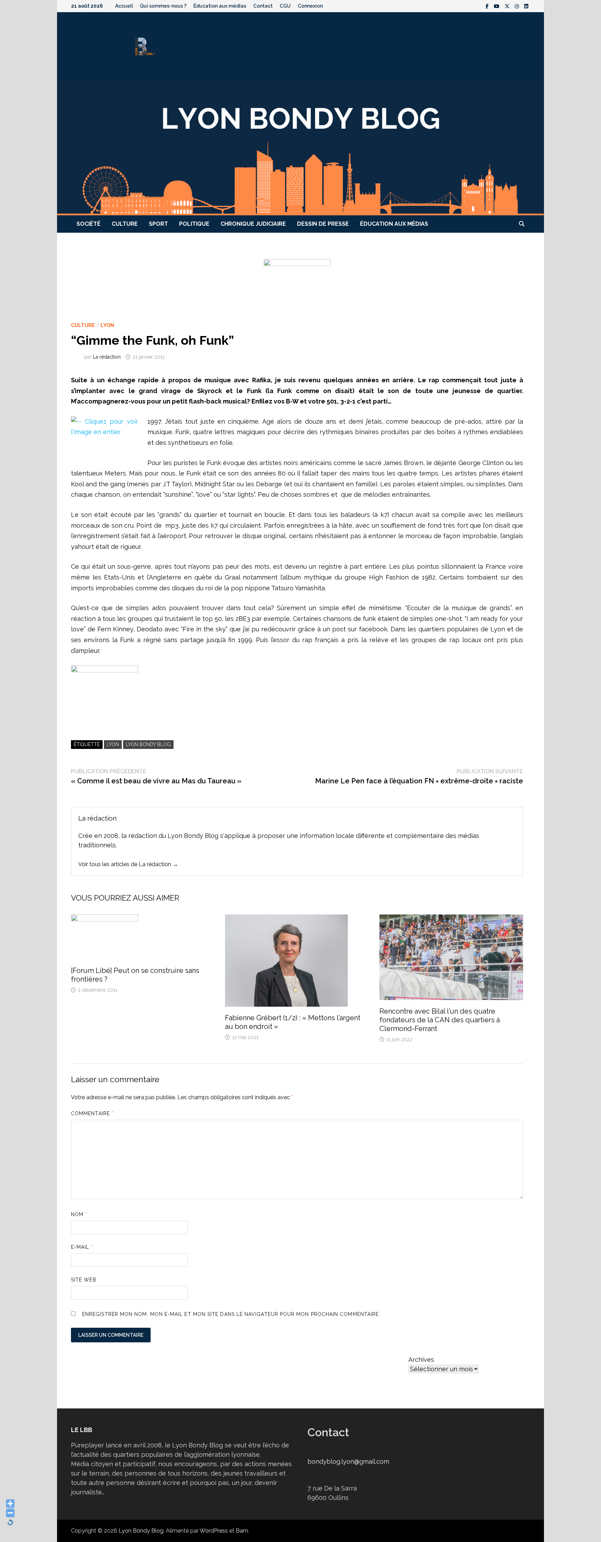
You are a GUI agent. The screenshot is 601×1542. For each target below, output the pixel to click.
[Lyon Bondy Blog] (300, 148)
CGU (285, 6)
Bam (242, 1530)
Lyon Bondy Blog (148, 744)
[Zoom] (104, 690)
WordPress (214, 1530)
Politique (194, 224)
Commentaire (92, 1113)
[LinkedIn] (526, 5)
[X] (508, 5)
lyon (113, 744)
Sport (158, 224)
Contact (263, 6)
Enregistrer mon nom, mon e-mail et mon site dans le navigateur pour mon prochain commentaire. (231, 1314)
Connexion (310, 6)
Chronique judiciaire (253, 224)
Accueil (124, 6)
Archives (421, 1359)
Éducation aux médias (219, 6)
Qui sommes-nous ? (163, 6)
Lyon (107, 325)
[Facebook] (488, 5)
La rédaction (107, 357)
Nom (79, 1214)
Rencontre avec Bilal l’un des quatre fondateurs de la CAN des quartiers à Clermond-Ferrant (439, 1020)
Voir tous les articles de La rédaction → (128, 864)
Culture (125, 224)
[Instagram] (517, 5)
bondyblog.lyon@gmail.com (348, 1461)
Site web (83, 1280)
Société (89, 224)
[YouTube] (497, 5)
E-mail (82, 1247)
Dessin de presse (323, 224)
